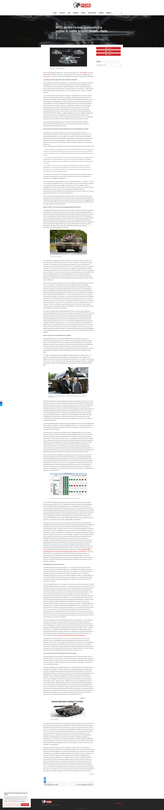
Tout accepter (25, 804)
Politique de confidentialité (55, 804)
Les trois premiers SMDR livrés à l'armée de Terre (84, 784)
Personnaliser (9, 804)
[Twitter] (45, 780)
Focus (69, 13)
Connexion (108, 13)
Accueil (55, 13)
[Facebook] (45, 778)
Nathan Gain (61, 38)
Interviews (75, 13)
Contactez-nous (92, 13)
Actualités (62, 13)
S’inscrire (101, 13)
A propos (83, 13)
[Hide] (44, 784)
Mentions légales (45, 804)
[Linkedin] (45, 782)
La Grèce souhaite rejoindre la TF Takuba (51, 784)
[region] (17, 799)
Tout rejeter (16, 804)
